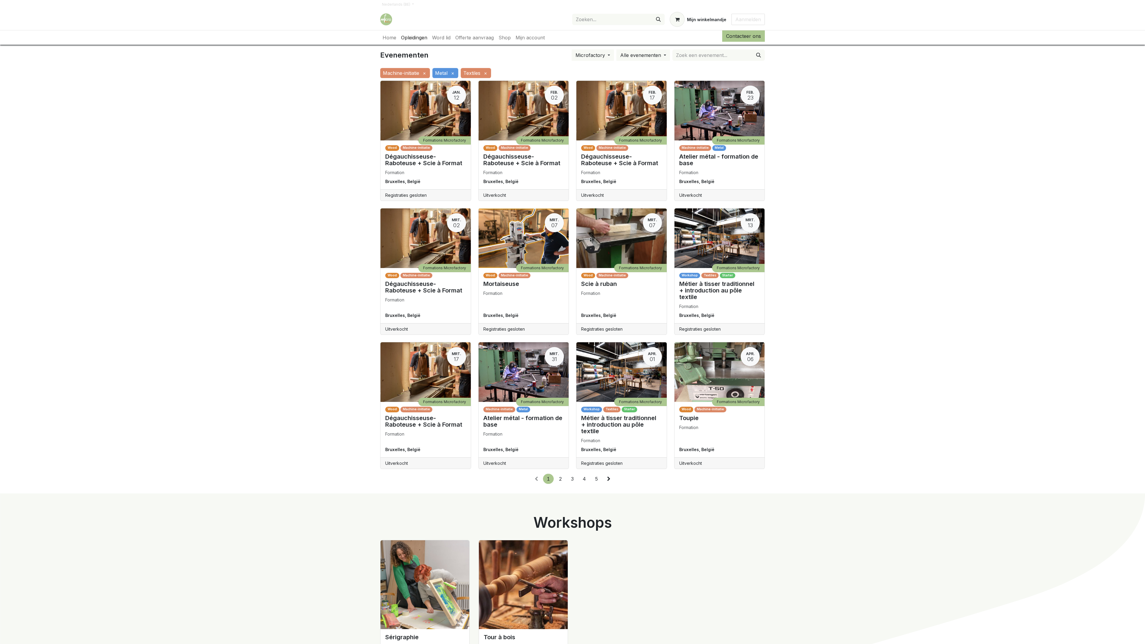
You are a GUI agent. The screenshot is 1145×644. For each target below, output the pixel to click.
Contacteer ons (743, 36)
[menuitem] (389, 38)
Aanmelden (748, 19)
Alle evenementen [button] (641, 55)
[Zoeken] (658, 19)
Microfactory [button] (590, 55)
